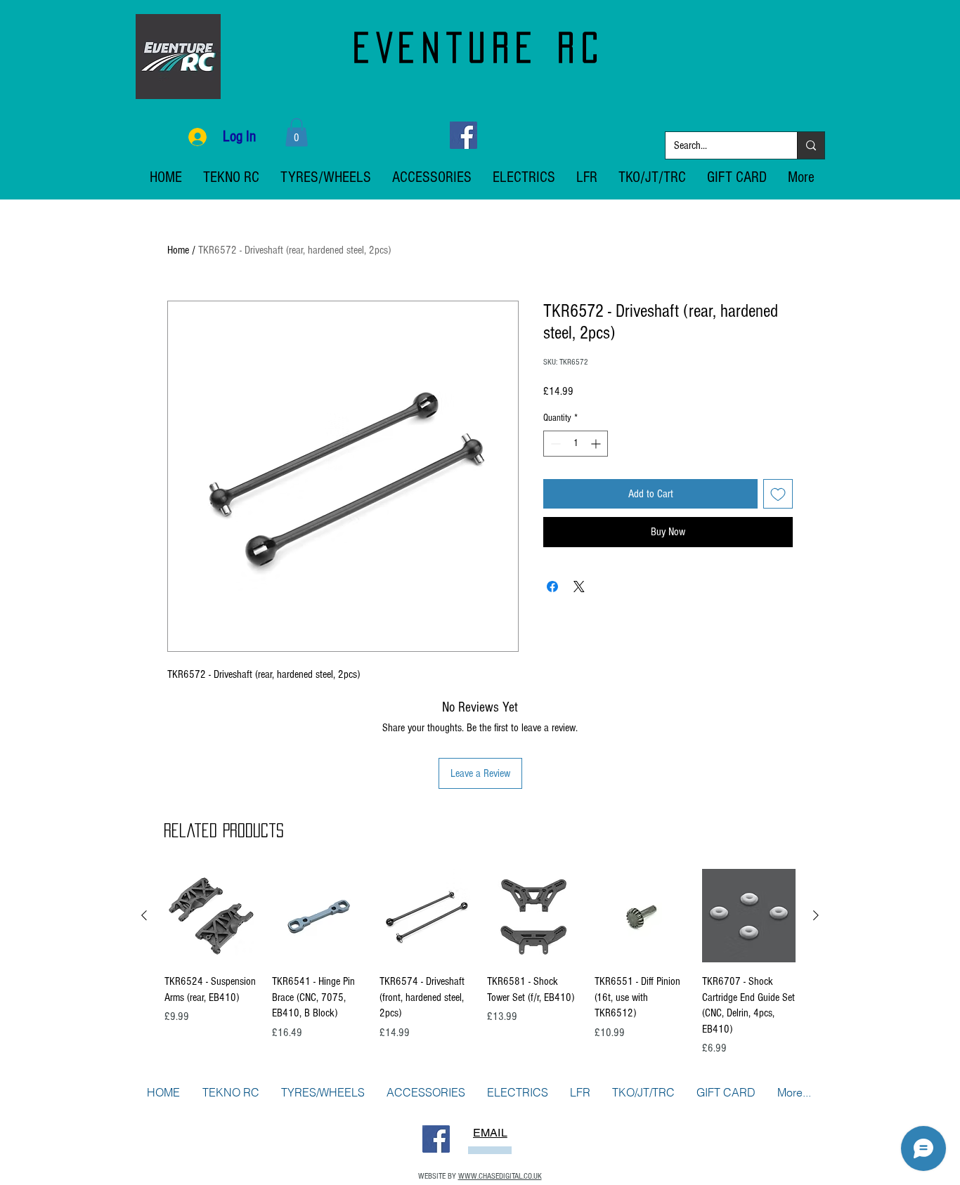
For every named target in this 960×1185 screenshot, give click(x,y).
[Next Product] (815, 915)
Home (178, 250)
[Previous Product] (144, 915)
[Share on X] (579, 586)
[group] (480, 962)
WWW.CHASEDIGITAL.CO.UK (500, 1176)
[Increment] (597, 443)
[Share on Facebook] (552, 586)
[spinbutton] (575, 443)
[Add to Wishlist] (778, 494)
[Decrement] (554, 443)
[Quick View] (211, 915)
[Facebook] (463, 135)
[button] (297, 132)
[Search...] (810, 145)
